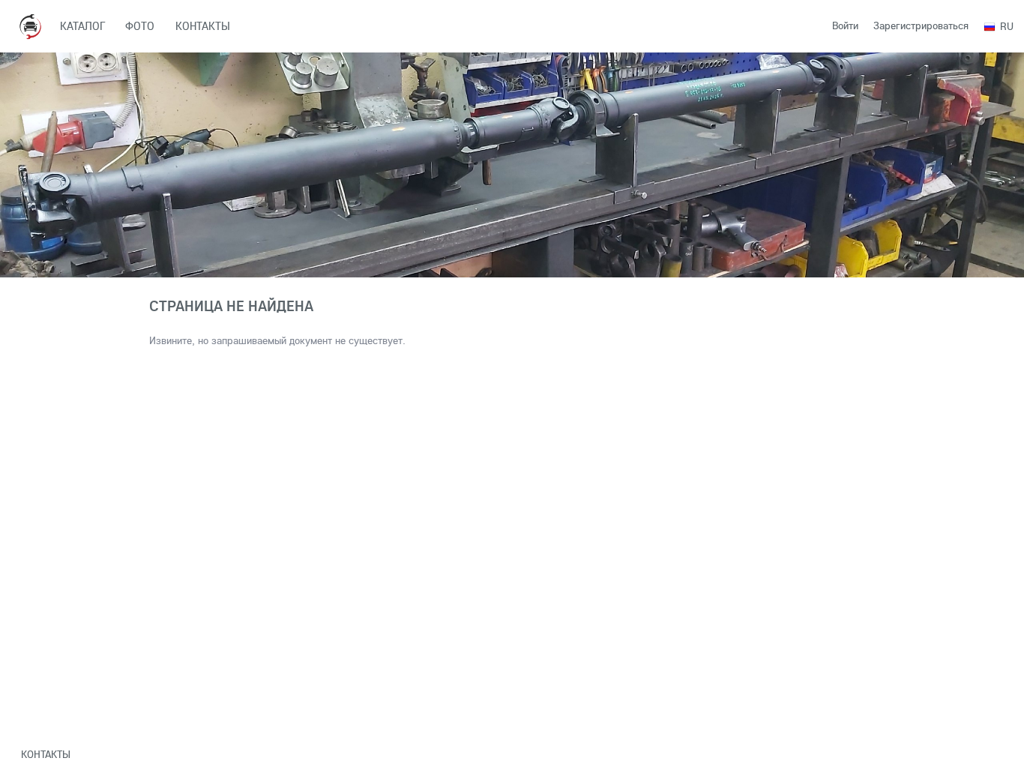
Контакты (45, 754)
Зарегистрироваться (921, 25)
